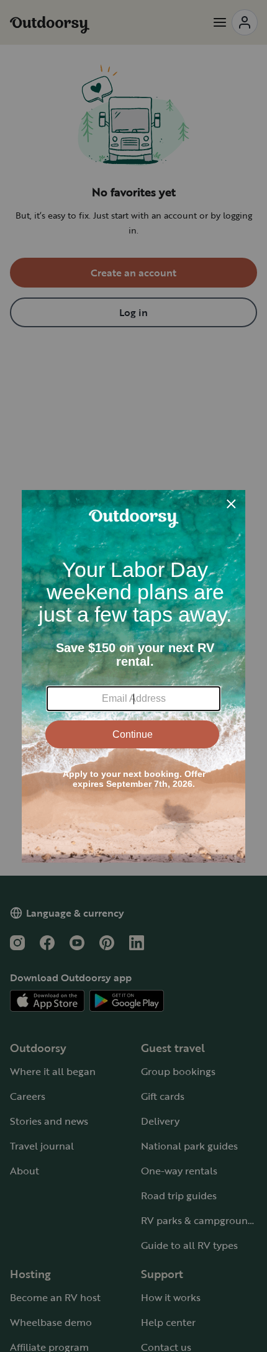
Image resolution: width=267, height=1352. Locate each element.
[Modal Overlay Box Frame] (133, 676)
